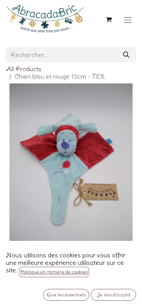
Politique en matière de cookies (54, 272)
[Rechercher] (126, 54)
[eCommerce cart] (108, 19)
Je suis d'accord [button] (113, 295)
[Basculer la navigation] (128, 18)
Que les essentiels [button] (66, 295)
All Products (23, 69)
